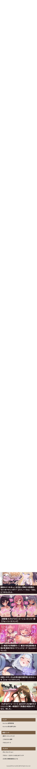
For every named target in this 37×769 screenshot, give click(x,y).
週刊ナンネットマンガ (9, 736)
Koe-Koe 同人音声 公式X (9, 726)
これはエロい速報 (7, 739)
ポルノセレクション (8, 752)
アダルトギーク (7, 742)
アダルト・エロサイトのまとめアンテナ (13, 755)
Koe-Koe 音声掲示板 (8, 723)
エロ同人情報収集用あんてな (10, 759)
